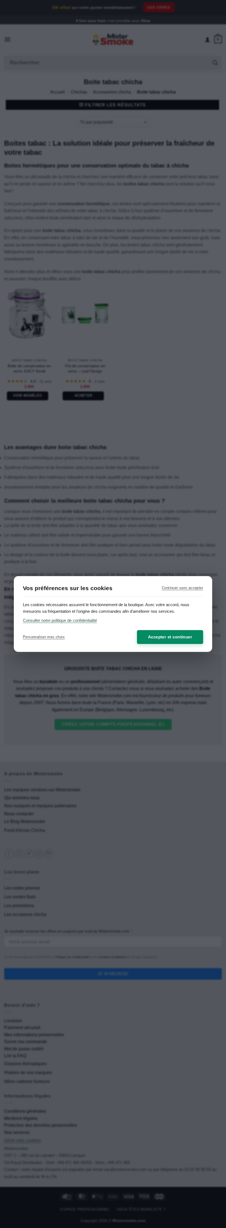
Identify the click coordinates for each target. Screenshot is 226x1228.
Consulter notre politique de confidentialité (60, 620)
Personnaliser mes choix (44, 637)
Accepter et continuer (170, 637)
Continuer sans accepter (182, 588)
